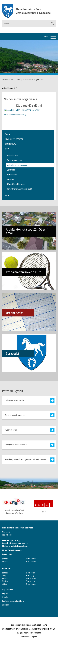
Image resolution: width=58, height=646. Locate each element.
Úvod (7, 134)
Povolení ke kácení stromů (16, 444)
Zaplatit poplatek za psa (14, 415)
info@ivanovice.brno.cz (18, 543)
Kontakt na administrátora (13, 601)
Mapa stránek (7, 589)
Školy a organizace (14, 160)
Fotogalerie (12, 174)
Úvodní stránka (8, 79)
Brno (37, 511)
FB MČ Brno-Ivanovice (12, 550)
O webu (5, 597)
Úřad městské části (14, 139)
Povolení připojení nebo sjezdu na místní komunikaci (26, 459)
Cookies (5, 605)
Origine (34, 636)
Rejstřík (5, 593)
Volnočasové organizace (17, 165)
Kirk (47, 629)
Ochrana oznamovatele (14, 400)
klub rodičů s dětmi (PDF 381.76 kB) (25, 110)
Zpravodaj (11, 170)
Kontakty (9, 195)
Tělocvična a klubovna (15, 184)
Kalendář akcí (12, 155)
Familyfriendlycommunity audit (19, 189)
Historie (10, 179)
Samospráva (10, 144)
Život (19, 79)
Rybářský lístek (11, 430)
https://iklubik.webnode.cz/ (15, 114)
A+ (17, 87)
